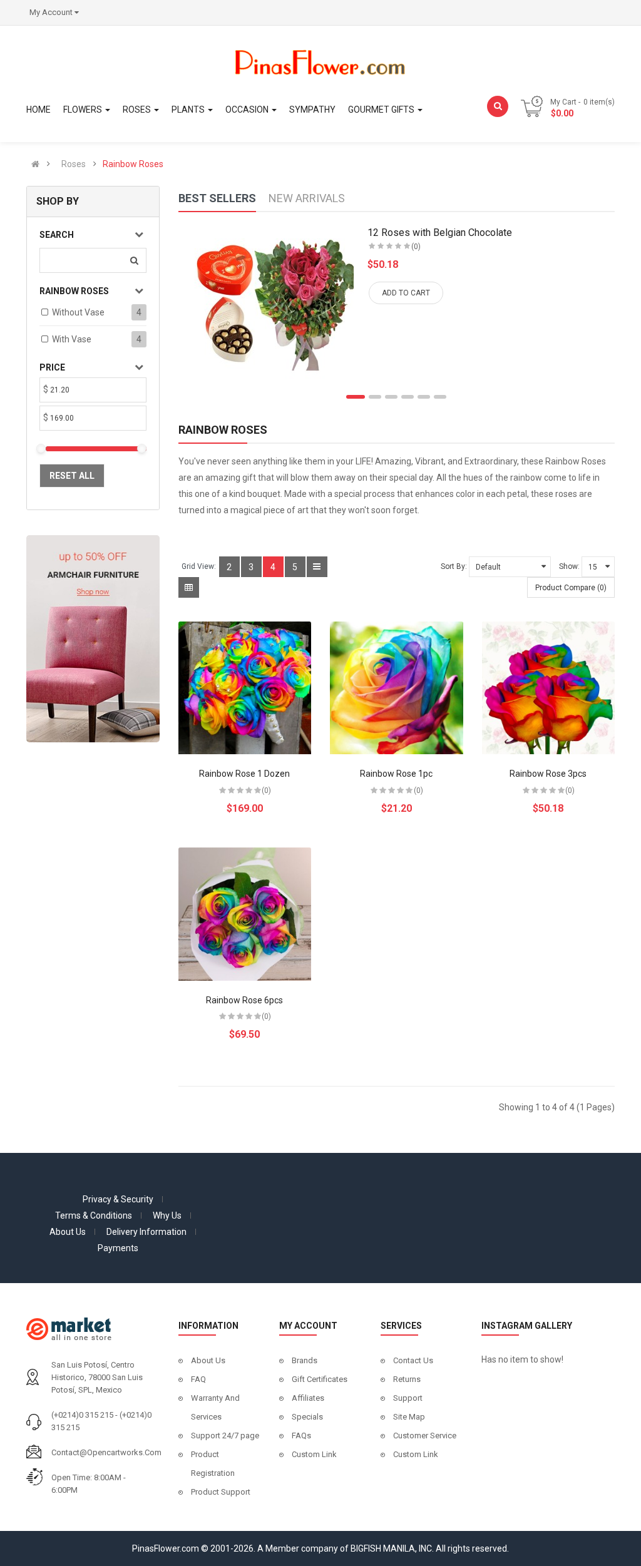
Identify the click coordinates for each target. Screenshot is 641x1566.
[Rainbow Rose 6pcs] (245, 914)
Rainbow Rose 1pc (396, 774)
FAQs (301, 1435)
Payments (118, 1248)
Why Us (167, 1215)
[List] (317, 566)
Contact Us (413, 1360)
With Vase (71, 339)
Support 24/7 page (225, 1435)
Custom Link (314, 1454)
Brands (304, 1360)
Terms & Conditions (93, 1215)
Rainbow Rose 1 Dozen (244, 774)
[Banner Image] (93, 638)
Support (408, 1398)
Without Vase (78, 312)
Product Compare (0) (571, 587)
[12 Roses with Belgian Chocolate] (269, 302)
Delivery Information (146, 1232)
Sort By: (454, 566)
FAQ (198, 1379)
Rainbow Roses (133, 164)
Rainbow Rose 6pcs (244, 1000)
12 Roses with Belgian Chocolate (439, 232)
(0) (416, 246)
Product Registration (213, 1464)
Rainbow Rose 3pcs (548, 774)
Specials (307, 1416)
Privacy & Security (118, 1199)
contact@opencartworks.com (106, 1452)
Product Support (220, 1492)
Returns (407, 1379)
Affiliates (308, 1398)
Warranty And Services (215, 1407)
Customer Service (424, 1435)
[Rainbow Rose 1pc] (396, 688)
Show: (569, 566)
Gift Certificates (319, 1379)
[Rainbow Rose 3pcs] (548, 688)
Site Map (409, 1416)
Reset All (72, 476)
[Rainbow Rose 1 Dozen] (245, 688)
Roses (73, 164)
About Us (67, 1232)
